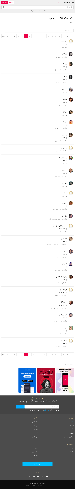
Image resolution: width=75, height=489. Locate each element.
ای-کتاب (31, 11)
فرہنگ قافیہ (71, 425)
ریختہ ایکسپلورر (35, 437)
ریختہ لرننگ (71, 452)
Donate (11, 2)
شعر (41, 11)
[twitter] (42, 476)
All (3, 36)
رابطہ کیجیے (36, 429)
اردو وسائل (71, 433)
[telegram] (29, 476)
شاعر (45, 11)
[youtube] (38, 476)
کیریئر (36, 433)
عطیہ (73, 422)
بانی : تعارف (35, 425)
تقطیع (73, 429)
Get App (4, 2)
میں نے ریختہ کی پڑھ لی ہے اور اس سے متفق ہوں (43, 410)
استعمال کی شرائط (36, 483)
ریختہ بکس (36, 455)
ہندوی (36, 448)
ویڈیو (36, 11)
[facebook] (46, 476)
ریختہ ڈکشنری (35, 452)
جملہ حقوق (31, 483)
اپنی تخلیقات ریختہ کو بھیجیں (68, 437)
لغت (39, 11)
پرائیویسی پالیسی (47, 410)
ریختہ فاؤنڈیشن (35, 422)
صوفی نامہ (72, 448)
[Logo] (67, 3)
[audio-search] (3, 7)
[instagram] (33, 476)
